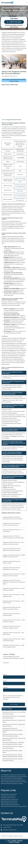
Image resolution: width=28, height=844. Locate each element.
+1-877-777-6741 (15, 22)
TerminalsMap (4, 12)
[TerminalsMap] (7, 2)
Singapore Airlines (14, 12)
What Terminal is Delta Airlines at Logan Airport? (14, 806)
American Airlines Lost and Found (10, 804)
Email (5, 681)
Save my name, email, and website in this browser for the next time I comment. (13, 697)
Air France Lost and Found (8, 797)
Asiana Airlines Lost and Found (9, 801)
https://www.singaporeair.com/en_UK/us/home (20, 180)
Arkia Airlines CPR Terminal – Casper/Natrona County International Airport (12, 730)
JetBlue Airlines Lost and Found (9, 799)
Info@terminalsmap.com (10, 829)
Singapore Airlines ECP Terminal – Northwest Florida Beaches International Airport (14, 582)
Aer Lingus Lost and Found (8, 796)
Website (5, 687)
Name (5, 674)
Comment (6, 662)
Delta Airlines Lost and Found (9, 794)
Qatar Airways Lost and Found (9, 803)
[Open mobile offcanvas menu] (26, 3)
